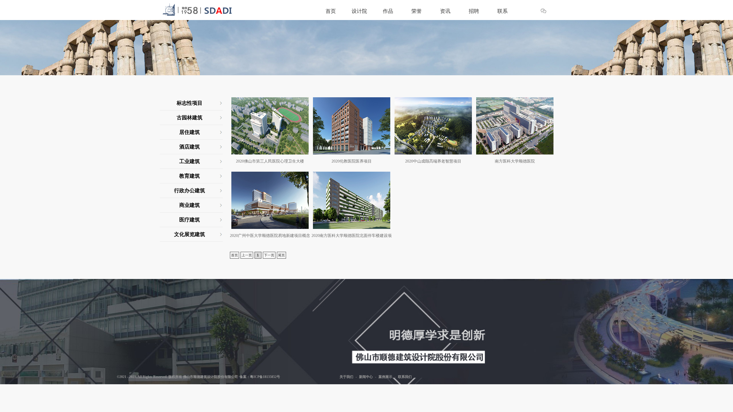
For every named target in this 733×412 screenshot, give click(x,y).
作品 (388, 11)
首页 (331, 11)
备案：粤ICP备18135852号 (259, 377)
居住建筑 (189, 132)
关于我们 (346, 377)
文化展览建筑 (189, 234)
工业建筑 (189, 161)
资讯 (445, 11)
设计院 (359, 11)
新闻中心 (366, 377)
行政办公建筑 (189, 190)
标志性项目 (189, 103)
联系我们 (405, 377)
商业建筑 (189, 205)
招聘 (474, 11)
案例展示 (385, 377)
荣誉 (416, 11)
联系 (502, 11)
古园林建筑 (189, 117)
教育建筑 (189, 176)
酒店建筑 (189, 147)
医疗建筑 (189, 220)
